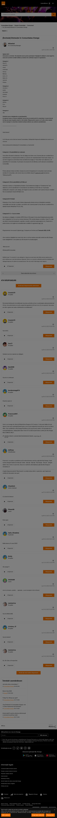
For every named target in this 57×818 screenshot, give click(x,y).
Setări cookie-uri (6, 815)
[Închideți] (54, 809)
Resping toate (50, 815)
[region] (28, 812)
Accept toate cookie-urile (38, 815)
